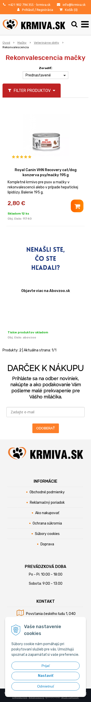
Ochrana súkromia (47, 523)
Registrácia (45, 9)
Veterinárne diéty (46, 42)
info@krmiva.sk (74, 4)
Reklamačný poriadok (47, 502)
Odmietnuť (45, 686)
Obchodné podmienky (47, 492)
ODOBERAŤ (45, 428)
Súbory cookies (47, 534)
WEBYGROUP (70, 697)
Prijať (45, 666)
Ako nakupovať (47, 513)
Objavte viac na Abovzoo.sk (45, 291)
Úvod (6, 42)
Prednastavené (38, 75)
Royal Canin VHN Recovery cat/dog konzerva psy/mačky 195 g (46, 172)
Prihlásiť (28, 9)
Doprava (47, 544)
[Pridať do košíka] (77, 206)
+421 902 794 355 (21, 4)
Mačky (22, 42)
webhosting (36, 697)
